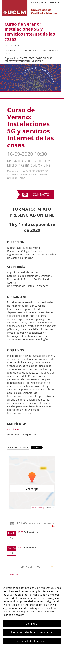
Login (44, 2)
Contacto (41, 194)
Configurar (32, 623)
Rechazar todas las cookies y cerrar (32, 632)
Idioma (53, 2)
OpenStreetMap (38, 507)
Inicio (34, 2)
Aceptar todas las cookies (32, 641)
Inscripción (13, 429)
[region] (32, 614)
